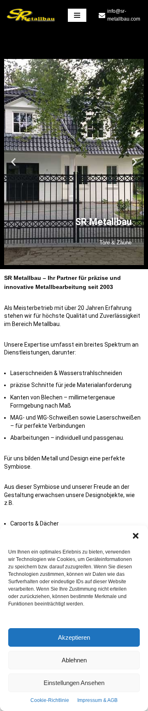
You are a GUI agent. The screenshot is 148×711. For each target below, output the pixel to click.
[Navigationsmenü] (77, 15)
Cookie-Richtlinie (49, 700)
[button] (136, 536)
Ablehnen (74, 660)
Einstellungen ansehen (74, 682)
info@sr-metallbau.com (123, 15)
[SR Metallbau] (31, 15)
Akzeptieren (74, 637)
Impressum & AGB (97, 700)
